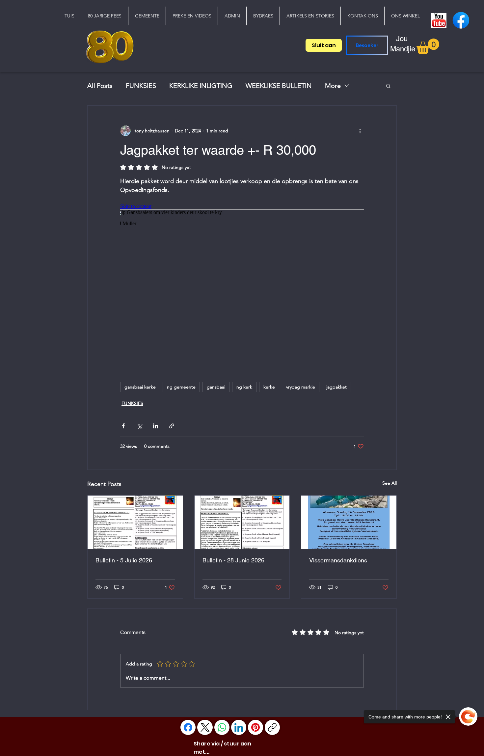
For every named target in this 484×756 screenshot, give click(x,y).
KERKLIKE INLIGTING (200, 86)
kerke (269, 387)
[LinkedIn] (238, 727)
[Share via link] (172, 426)
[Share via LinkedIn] (155, 426)
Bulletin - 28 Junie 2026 (233, 560)
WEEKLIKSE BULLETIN (279, 86)
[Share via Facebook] (123, 426)
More (333, 86)
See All (389, 483)
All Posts (100, 86)
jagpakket (336, 387)
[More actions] (360, 131)
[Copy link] (272, 727)
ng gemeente (181, 387)
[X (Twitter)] (205, 727)
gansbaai (216, 387)
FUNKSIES (141, 86)
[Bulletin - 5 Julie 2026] (135, 522)
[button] (147, 16)
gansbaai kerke (140, 387)
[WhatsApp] (221, 727)
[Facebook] (188, 727)
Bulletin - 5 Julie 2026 (123, 560)
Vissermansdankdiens (338, 560)
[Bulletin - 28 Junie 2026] (242, 522)
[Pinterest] (255, 727)
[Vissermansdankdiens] (348, 522)
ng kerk (244, 387)
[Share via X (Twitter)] (139, 426)
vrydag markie (300, 387)
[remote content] (242, 284)
